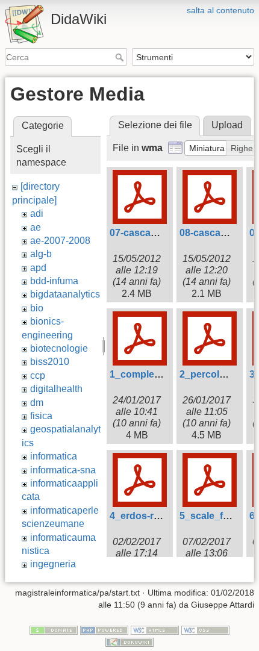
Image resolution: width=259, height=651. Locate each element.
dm (36, 402)
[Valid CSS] (205, 630)
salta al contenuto (220, 10)
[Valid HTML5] (155, 630)
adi (36, 213)
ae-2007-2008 (60, 240)
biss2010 (49, 362)
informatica (53, 456)
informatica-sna (63, 470)
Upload (227, 125)
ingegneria (53, 564)
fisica (41, 416)
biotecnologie (59, 348)
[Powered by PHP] (104, 630)
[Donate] (54, 630)
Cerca (120, 57)
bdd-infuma (54, 281)
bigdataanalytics (65, 294)
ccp (37, 375)
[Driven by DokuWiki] (129, 641)
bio (36, 308)
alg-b (41, 254)
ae (35, 227)
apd (38, 268)
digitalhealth (56, 389)
